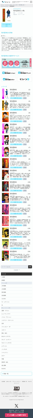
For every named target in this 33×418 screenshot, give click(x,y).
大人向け (4, 298)
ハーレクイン (5, 352)
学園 (3, 359)
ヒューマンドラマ (4, 6)
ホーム (2, 4)
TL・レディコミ (5, 301)
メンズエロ (4, 349)
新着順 (3, 280)
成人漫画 (4, 365)
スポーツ (4, 330)
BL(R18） (4, 368)
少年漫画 (4, 285)
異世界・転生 (5, 362)
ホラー (3, 355)
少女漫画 (4, 289)
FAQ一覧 (29, 381)
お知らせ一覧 (8, 381)
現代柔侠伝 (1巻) (19, 11)
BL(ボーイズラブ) (6, 336)
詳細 (25, 98)
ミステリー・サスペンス (7, 320)
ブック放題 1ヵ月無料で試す (16, 415)
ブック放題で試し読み (6, 25)
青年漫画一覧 (21, 4)
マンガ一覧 (15, 4)
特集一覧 (6, 373)
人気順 (3, 277)
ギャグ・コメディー (6, 339)
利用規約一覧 (24, 381)
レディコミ (4, 346)
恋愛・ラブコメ (5, 310)
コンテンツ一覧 (8, 4)
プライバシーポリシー (16, 381)
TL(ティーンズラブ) (6, 342)
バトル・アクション (6, 317)
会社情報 (3, 381)
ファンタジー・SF (6, 326)
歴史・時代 (4, 333)
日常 (3, 323)
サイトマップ (16, 383)
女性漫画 (4, 295)
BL (2, 305)
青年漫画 (4, 292)
